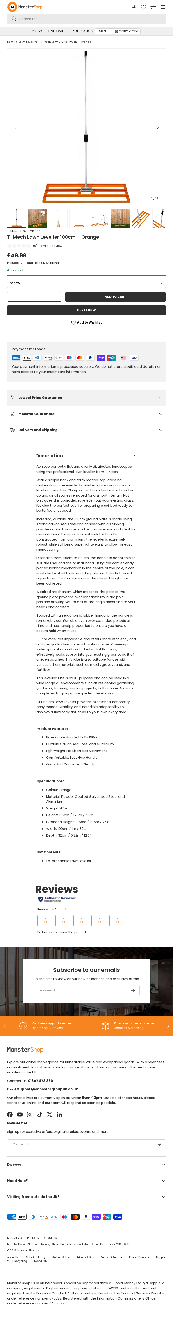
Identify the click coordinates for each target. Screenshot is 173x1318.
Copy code (128, 31)
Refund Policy (61, 1257)
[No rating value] (20, 246)
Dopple (160, 1257)
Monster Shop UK (28, 1250)
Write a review (51, 246)
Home (11, 42)
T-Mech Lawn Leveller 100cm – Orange (66, 42)
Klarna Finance (139, 1257)
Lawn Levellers (28, 42)
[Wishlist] (143, 7)
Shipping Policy (35, 1257)
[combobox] (86, 19)
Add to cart (115, 297)
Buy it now (86, 310)
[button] (153, 7)
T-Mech (12, 231)
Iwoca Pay (40, 1261)
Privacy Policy (85, 1257)
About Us (13, 1257)
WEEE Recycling (17, 1261)
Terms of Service (111, 1257)
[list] (86, 128)
